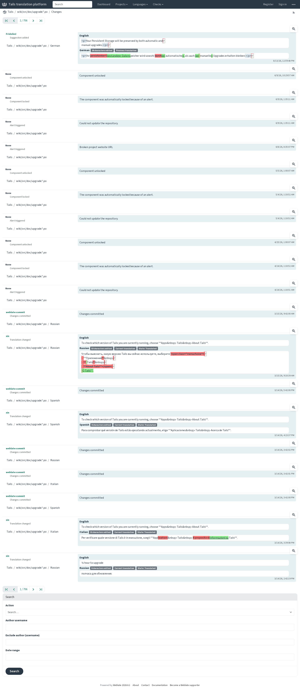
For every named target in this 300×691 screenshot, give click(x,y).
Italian (54, 484)
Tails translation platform (28, 4)
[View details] (294, 28)
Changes (56, 12)
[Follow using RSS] (293, 12)
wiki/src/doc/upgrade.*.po (32, 12)
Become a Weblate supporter (185, 685)
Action (10, 605)
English (84, 35)
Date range (13, 650)
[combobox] (72, 4)
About (136, 685)
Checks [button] (157, 4)
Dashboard (103, 4)
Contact (145, 685)
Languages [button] (139, 4)
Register (268, 4)
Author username (16, 620)
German (55, 45)
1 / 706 (23, 20)
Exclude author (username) (23, 635)
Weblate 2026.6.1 (121, 685)
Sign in (283, 4)
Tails (10, 12)
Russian (55, 324)
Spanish (55, 400)
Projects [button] (120, 4)
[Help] (293, 4)
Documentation (160, 685)
